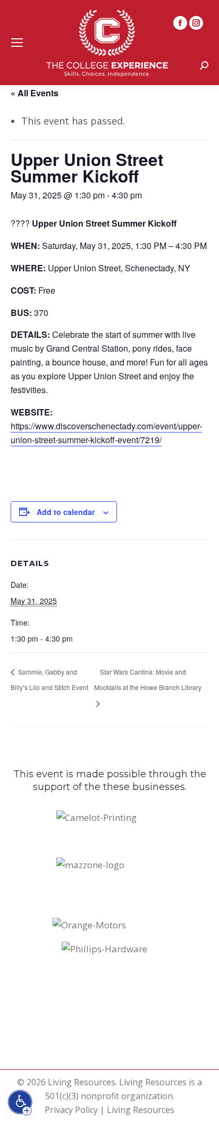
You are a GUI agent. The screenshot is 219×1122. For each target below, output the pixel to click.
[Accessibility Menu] (20, 1102)
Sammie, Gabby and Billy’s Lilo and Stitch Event (49, 679)
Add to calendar (66, 511)
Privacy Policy (71, 1110)
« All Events (34, 93)
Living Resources (140, 1110)
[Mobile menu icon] (17, 42)
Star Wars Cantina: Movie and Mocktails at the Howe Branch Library (147, 679)
